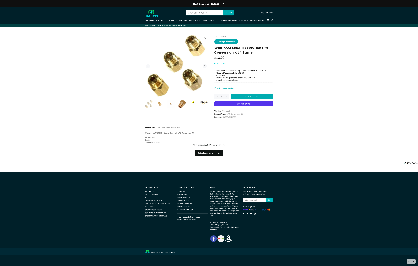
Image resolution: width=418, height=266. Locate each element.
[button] (209, 152)
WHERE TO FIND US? (185, 210)
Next (205, 66)
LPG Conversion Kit (235, 114)
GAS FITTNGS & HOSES (153, 210)
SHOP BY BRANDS (151, 194)
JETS (146, 198)
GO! (269, 200)
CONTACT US (182, 194)
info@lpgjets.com (221, 225)
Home (146, 25)
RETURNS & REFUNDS (185, 204)
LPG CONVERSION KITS (153, 201)
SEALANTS (149, 207)
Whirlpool (226, 111)
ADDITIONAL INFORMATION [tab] (169, 127)
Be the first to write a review (209, 153)
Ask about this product (225, 88)
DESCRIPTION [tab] (150, 127)
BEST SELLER (149, 191)
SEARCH (229, 13)
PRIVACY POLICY (183, 198)
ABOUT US (181, 191)
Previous (148, 66)
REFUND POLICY (183, 207)
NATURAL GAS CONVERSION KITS (157, 204)
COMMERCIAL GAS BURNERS (155, 213)
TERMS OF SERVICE (184, 201)
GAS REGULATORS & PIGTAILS (156, 216)
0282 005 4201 (267, 13)
